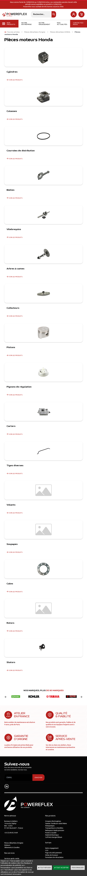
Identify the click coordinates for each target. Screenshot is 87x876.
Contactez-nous (78, 23)
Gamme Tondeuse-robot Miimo (56, 823)
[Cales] (43, 569)
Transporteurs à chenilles (54, 828)
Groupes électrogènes (53, 821)
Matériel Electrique (52, 835)
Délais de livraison (51, 855)
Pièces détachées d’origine (13, 843)
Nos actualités (62, 23)
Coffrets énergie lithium (53, 837)
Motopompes (50, 826)
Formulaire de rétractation (54, 857)
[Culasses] (43, 96)
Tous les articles (13, 32)
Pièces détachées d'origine (35, 32)
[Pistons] (43, 332)
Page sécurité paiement (53, 853)
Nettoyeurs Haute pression (54, 830)
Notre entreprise (26, 23)
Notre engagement (44, 23)
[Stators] (43, 647)
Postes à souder (51, 833)
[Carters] (43, 411)
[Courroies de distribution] (43, 136)
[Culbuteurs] (43, 293)
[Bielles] (43, 175)
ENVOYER (38, 777)
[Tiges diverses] (43, 450)
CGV (46, 850)
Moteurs (7, 845)
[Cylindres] (43, 57)
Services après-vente (11, 858)
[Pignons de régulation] (43, 372)
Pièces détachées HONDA (60, 32)
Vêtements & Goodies (12, 847)
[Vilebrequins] (43, 214)
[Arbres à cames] (43, 254)
